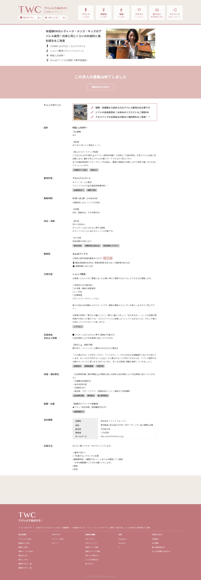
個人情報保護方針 (158, 547)
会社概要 (155, 543)
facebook (122, 543)
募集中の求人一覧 (25, 563)
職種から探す (23, 547)
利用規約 (155, 539)
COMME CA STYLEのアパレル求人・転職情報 (52, 527)
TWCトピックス (91, 543)
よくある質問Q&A (91, 559)
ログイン (55, 543)
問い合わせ (89, 563)
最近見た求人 (23, 555)
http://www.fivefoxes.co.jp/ (112, 436)
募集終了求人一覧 (25, 568)
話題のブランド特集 (92, 551)
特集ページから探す (25, 551)
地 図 (108, 258)
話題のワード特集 (91, 547)
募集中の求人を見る (100, 87)
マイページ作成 (57, 539)
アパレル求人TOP (25, 527)
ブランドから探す (25, 539)
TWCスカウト (90, 539)
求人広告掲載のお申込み (161, 551)
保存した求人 (23, 559)
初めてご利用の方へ (92, 555)
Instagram (122, 539)
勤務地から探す (24, 543)
